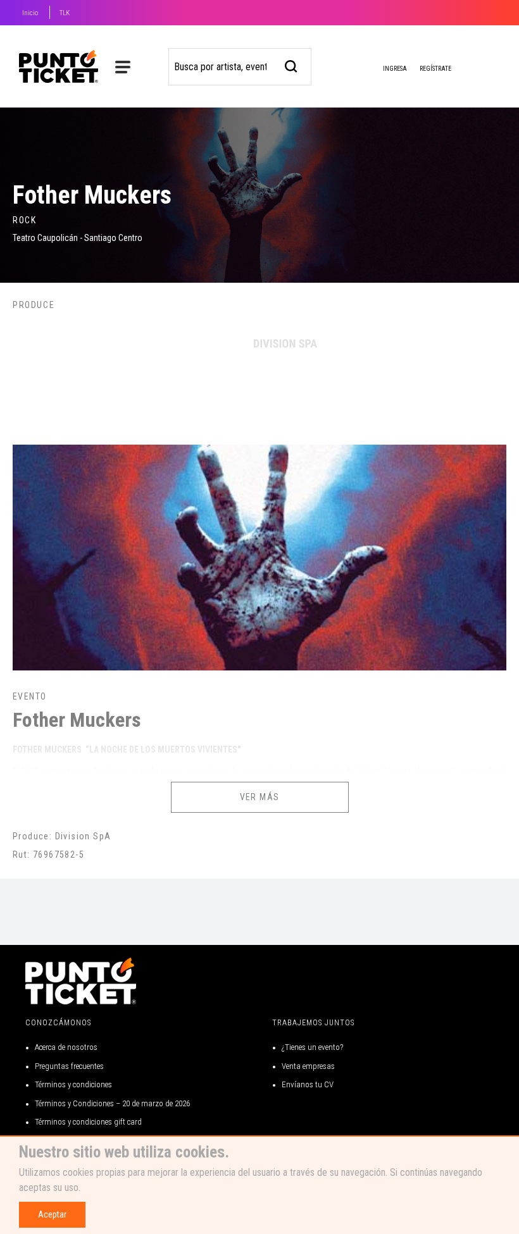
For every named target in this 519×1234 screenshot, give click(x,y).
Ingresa (394, 68)
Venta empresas (308, 1066)
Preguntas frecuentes (69, 1066)
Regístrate (435, 68)
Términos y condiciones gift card (88, 1121)
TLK (64, 13)
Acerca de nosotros (66, 1047)
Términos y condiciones (73, 1084)
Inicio (30, 13)
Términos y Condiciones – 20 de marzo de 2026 (112, 1103)
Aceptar (52, 1214)
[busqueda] (291, 65)
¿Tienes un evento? (312, 1047)
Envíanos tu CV (308, 1084)
